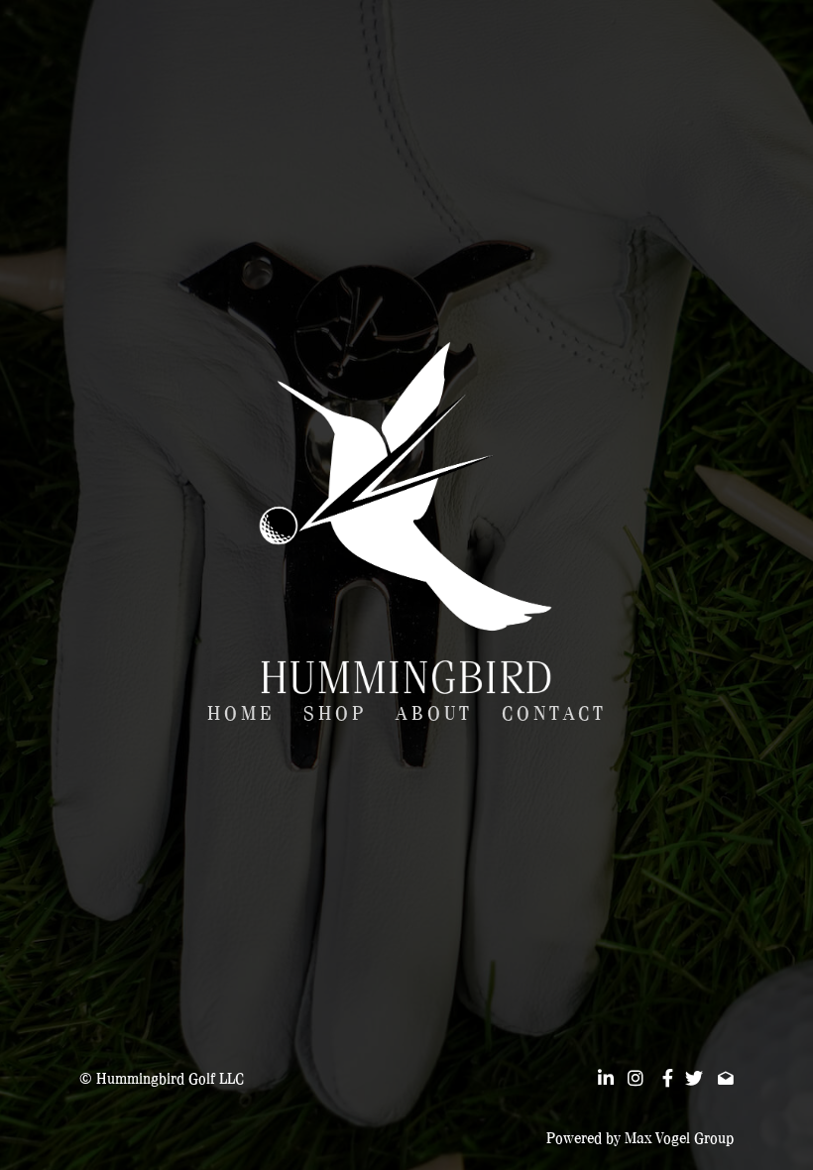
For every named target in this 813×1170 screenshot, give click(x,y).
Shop (335, 714)
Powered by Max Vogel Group (639, 1138)
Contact (554, 714)
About (434, 714)
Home (241, 714)
